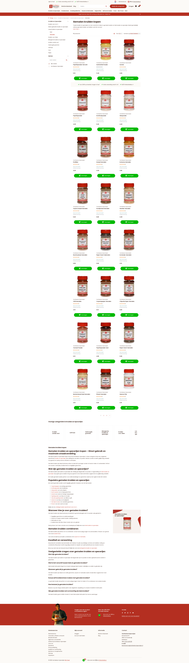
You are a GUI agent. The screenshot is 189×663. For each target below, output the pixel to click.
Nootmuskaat (54, 492)
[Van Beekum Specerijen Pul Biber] (82, 147)
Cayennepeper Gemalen (103, 301)
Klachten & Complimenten (55, 651)
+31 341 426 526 (128, 641)
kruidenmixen (57, 533)
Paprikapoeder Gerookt (80, 65)
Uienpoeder (123, 116)
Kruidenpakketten (75, 11)
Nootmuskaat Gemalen (80, 255)
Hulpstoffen (98, 11)
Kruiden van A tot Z (53, 24)
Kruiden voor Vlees (53, 37)
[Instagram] (127, 613)
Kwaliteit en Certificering (54, 649)
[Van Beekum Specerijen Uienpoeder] (129, 100)
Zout (49, 50)
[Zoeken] (106, 6)
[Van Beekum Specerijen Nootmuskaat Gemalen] (82, 239)
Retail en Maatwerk (66, 6)
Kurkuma (53, 500)
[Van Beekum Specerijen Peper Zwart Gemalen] (129, 332)
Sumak (122, 65)
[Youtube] (133, 613)
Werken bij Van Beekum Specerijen (57, 641)
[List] (114, 33)
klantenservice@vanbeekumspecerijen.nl (132, 645)
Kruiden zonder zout (53, 42)
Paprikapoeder (77, 116)
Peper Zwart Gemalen (126, 348)
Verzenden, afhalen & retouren (56, 635)
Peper (49, 52)
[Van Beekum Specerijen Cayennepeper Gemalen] (105, 286)
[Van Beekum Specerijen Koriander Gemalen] (129, 239)
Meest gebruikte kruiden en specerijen (58, 27)
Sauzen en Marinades (87, 11)
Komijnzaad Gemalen (102, 208)
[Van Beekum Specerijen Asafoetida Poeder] (105, 49)
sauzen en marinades (79, 536)
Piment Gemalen (101, 394)
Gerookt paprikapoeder (57, 498)
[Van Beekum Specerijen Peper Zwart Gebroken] (105, 239)
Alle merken (54, 63)
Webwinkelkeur (137, 1)
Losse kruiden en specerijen (77, 18)
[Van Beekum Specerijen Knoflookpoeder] (105, 100)
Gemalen (52, 34)
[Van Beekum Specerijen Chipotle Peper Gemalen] (129, 286)
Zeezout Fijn (123, 394)
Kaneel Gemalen (101, 162)
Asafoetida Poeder (102, 65)
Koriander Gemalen (125, 255)
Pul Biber (75, 162)
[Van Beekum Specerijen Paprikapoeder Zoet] (105, 332)
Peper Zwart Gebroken (103, 255)
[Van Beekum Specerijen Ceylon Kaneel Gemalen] (82, 193)
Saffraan (50, 47)
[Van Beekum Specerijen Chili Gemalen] (82, 286)
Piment (53, 504)
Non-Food (120, 11)
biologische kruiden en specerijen (88, 548)
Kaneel (53, 494)
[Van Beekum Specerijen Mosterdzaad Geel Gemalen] (82, 379)
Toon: (117, 33)
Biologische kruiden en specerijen (56, 40)
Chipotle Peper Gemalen (127, 301)
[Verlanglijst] (136, 6)
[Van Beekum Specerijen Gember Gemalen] (129, 193)
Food (115, 11)
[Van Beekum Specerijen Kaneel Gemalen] (105, 147)
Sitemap (50, 653)
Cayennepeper (55, 486)
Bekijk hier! (107, 14)
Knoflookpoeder (101, 116)
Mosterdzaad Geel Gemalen (81, 394)
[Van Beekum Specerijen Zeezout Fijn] (129, 379)
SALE (126, 11)
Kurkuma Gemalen (125, 162)
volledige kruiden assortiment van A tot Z (66, 507)
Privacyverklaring (52, 647)
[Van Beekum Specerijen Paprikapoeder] (82, 100)
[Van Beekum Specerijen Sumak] (129, 49)
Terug (51, 18)
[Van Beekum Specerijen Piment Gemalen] (105, 379)
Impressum (51, 655)
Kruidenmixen (65, 11)
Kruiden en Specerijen (54, 11)
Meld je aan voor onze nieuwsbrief (130, 616)
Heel (51, 32)
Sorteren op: (127, 33)
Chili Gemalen (77, 301)
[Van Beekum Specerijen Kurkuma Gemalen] (129, 147)
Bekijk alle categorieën (118, 6)
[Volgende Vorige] (109, 415)
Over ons (50, 643)
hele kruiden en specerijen (91, 525)
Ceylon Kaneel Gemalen (80, 208)
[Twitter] (125, 613)
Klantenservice (122, 1)
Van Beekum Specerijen (57, 66)
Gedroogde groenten (53, 45)
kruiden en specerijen (60, 458)
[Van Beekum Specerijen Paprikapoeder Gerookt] (82, 49)
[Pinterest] (130, 613)
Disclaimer (51, 645)
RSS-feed (67, 660)
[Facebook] (122, 613)
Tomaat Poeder (78, 348)
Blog (74, 6)
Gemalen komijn (55, 502)
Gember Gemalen (125, 208)
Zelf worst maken (107, 11)
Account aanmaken (80, 635)
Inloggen (77, 633)
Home (55, 18)
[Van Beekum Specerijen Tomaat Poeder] (82, 332)
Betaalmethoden (52, 637)
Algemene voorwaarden (54, 639)
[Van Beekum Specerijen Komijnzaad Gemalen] (105, 193)
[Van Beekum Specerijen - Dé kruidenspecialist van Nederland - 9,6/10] (54, 6)
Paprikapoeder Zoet (102, 348)
